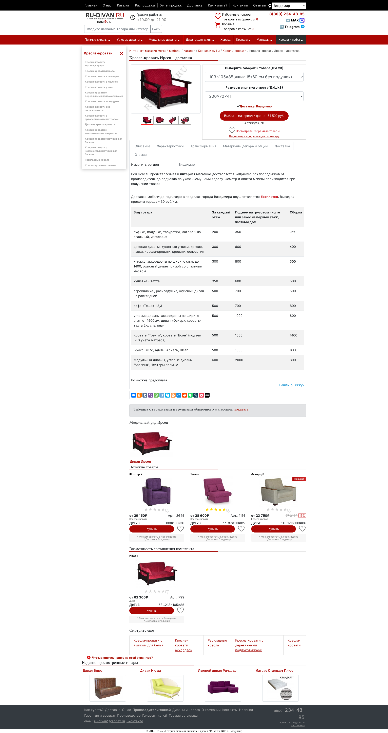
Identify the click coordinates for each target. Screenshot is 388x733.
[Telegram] (161, 395)
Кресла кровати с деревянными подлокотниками (249, 645)
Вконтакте (135, 721)
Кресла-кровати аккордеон (102, 101)
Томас (194, 474)
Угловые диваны (128, 39)
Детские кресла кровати (100, 124)
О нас (107, 5)
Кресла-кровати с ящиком (101, 81)
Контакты (240, 5)
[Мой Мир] (178, 395)
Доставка (194, 5)
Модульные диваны (163, 39)
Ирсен (133, 555)
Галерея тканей (154, 715)
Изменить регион (145, 164)
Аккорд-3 (257, 474)
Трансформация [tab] (203, 146)
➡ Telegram (290, 27)
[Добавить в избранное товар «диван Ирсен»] (180, 610)
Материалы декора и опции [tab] (245, 146)
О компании (211, 710)
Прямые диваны (96, 39)
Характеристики (170, 146)
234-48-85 (287, 14)
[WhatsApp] (156, 395)
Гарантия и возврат (100, 715)
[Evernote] (190, 395)
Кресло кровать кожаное (100, 165)
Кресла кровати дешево (100, 70)
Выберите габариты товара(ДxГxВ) (254, 68)
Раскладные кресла (97, 159)
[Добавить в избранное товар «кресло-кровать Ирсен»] (232, 130)
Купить (152, 528)
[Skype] (167, 395)
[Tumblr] (144, 395)
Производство (129, 715)
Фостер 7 (135, 474)
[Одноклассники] (139, 395)
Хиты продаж (171, 5)
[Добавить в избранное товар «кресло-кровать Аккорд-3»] (302, 529)
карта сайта (298, 725)
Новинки (246, 710)
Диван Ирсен (140, 461)
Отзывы (259, 5)
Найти (156, 29)
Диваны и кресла (186, 710)
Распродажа (145, 5)
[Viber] (150, 395)
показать (241, 409)
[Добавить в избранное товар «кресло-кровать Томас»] (241, 529)
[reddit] (184, 395)
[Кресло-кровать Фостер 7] (156, 491)
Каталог (123, 5)
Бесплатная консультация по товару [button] (254, 136)
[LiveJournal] (195, 395)
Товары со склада (183, 715)
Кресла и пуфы (289, 39)
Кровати (242, 39)
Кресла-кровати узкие (99, 87)
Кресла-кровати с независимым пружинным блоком (101, 151)
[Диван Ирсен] (151, 443)
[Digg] (207, 395)
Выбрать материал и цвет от (254, 116)
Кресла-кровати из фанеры (102, 76)
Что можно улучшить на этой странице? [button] (122, 658)
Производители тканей (152, 710)
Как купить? (217, 5)
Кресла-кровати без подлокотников (97, 108)
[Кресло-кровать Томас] (217, 491)
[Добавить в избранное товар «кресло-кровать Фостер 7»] (180, 529)
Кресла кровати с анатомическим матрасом (101, 131)
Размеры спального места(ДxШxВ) (254, 87)
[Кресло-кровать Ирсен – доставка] (165, 89)
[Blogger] (173, 395)
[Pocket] (201, 395)
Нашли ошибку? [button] (291, 385)
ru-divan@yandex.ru (109, 721)
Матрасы (263, 39)
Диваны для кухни (198, 39)
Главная (90, 5)
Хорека (225, 39)
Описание (142, 146)
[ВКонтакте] (133, 395)
